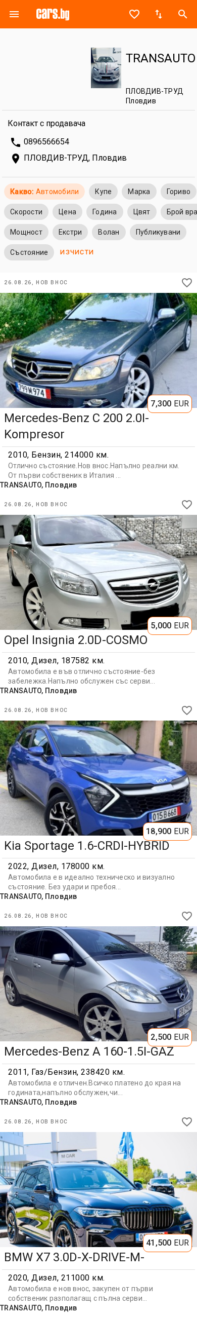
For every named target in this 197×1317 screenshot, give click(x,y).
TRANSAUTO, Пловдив (38, 485)
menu (14, 14)
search (183, 14)
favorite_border (134, 14)
